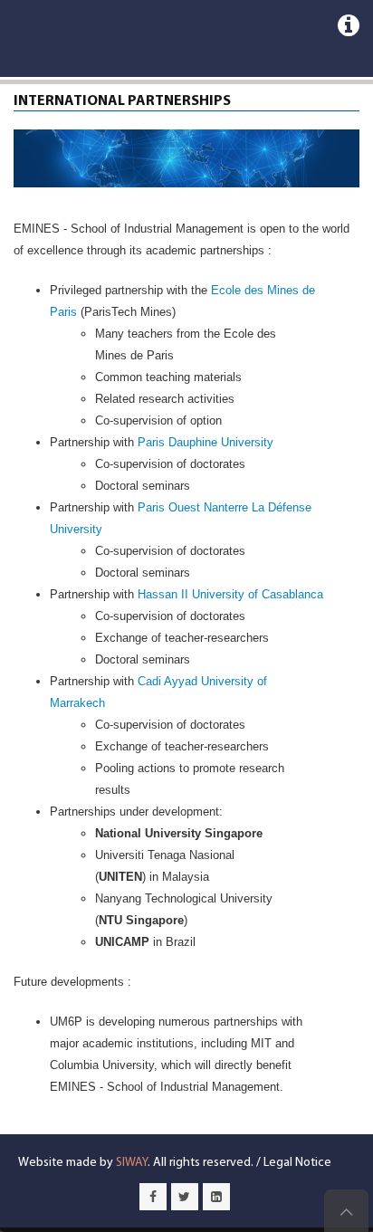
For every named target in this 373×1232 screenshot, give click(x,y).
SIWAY (132, 1163)
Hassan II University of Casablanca (230, 594)
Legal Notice (297, 1163)
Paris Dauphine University (205, 442)
